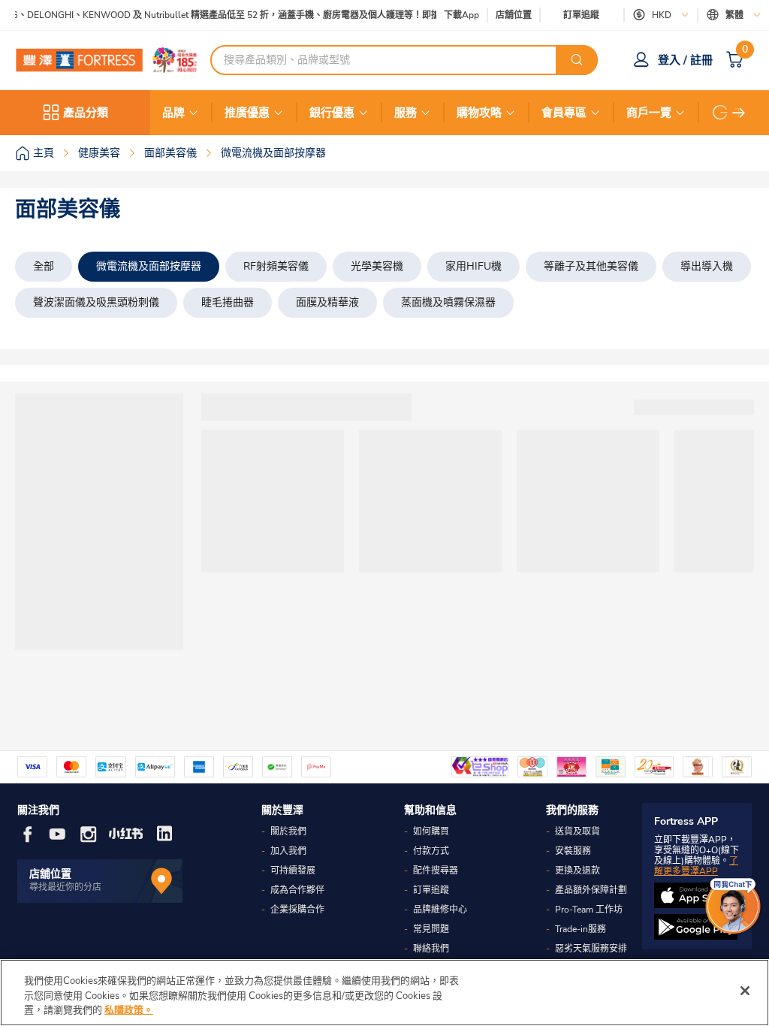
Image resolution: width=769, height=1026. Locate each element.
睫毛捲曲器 (227, 302)
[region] (384, 992)
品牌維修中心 (440, 910)
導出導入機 (706, 266)
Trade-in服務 (580, 929)
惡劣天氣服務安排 (591, 949)
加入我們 (288, 851)
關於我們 (288, 831)
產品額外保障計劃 (591, 890)
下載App (461, 15)
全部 (43, 266)
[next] (739, 112)
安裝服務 (573, 851)
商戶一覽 (648, 112)
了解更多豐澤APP (696, 866)
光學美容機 (377, 266)
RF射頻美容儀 (276, 266)
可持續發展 (292, 871)
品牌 (173, 112)
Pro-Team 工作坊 (589, 910)
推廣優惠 (247, 112)
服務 (405, 112)
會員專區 (564, 112)
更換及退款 (577, 871)
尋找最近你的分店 (65, 887)
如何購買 (431, 831)
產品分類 (85, 112)
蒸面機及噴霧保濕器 (448, 302)
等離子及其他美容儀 (591, 266)
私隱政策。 (128, 1010)
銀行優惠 (331, 112)
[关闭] (744, 990)
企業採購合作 (297, 910)
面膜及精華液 (327, 302)
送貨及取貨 (577, 831)
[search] (577, 60)
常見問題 (431, 929)
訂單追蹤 (581, 15)
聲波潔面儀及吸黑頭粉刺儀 (96, 302)
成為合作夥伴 (297, 890)
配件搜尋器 (435, 871)
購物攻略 (479, 112)
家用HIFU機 (473, 266)
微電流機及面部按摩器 (148, 266)
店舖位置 (514, 15)
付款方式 (431, 851)
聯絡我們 (431, 949)
